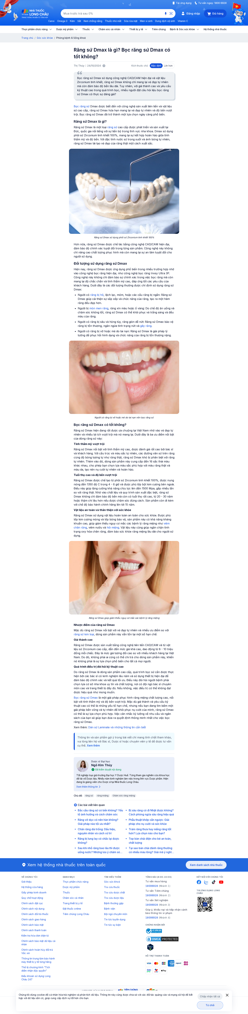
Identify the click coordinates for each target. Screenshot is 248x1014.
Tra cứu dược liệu (114, 897)
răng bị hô (97, 295)
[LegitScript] (162, 947)
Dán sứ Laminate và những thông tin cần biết (117, 727)
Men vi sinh (146, 21)
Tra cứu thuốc (112, 887)
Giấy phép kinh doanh (33, 892)
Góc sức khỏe (45, 37)
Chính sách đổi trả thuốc (34, 914)
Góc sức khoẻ (112, 881)
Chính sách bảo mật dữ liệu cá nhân (38, 943)
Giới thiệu (26, 881)
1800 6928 (220, 3)
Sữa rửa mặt (130, 21)
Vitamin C (183, 21)
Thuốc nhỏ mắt (113, 21)
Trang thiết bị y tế (72, 903)
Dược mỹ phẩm (71, 887)
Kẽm (72, 21)
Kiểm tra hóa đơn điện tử (35, 935)
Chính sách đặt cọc (32, 903)
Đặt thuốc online (72, 908)
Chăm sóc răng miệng (124, 795)
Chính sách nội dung (32, 908)
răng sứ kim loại (84, 634)
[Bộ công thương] (153, 931)
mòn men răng (98, 308)
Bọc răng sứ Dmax (86, 697)
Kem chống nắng (93, 21)
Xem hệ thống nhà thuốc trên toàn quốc (66, 864)
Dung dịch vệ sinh (165, 21)
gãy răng (145, 325)
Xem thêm (93, 745)
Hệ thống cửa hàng (32, 887)
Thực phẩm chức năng (75, 881)
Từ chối (210, 1005)
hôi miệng (113, 527)
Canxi (51, 21)
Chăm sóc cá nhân (73, 897)
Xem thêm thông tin (87, 786)
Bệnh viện (109, 908)
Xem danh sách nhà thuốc (206, 865)
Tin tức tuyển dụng (115, 919)
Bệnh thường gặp (113, 903)
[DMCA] (162, 939)
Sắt (79, 21)
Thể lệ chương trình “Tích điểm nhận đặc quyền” (35, 969)
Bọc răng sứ (81, 106)
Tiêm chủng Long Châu (76, 914)
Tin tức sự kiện (112, 924)
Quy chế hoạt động (32, 897)
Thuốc (66, 892)
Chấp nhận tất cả (210, 996)
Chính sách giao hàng (33, 919)
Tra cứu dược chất (114, 892)
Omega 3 (62, 21)
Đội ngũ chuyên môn (115, 914)
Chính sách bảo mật (32, 924)
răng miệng (102, 795)
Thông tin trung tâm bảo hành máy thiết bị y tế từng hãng (38, 960)
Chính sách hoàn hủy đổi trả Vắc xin (37, 951)
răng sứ (112, 127)
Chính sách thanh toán (33, 930)
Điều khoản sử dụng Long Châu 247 (35, 978)
